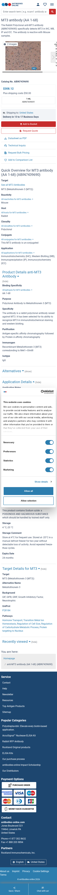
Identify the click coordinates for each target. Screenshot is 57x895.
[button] (53, 57)
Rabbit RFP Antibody (13, 741)
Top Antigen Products (13, 706)
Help (4, 688)
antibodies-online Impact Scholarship (21, 765)
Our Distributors (10, 770)
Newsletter (7, 694)
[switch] (49, 451)
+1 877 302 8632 (17, 838)
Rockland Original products (16, 747)
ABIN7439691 (28, 100)
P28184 (6, 610)
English (20, 862)
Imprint (15, 871)
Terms (3, 874)
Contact (6, 682)
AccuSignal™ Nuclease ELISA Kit (19, 735)
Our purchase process (13, 759)
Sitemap (6, 712)
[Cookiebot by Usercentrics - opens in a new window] (41, 392)
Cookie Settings (41, 871)
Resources (7, 700)
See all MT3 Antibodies (13, 184)
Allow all (28, 491)
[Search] (52, 11)
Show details (41, 481)
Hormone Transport (12, 620)
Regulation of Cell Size (28, 623)
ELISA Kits (7, 753)
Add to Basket (30, 124)
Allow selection (28, 500)
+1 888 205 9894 (14, 842)
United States (26, 112)
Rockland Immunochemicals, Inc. (18, 852)
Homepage (9, 658)
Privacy (26, 871)
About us (4, 871)
